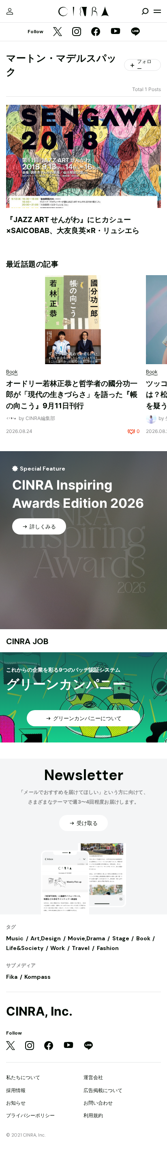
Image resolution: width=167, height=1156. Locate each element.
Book (143, 938)
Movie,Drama (86, 938)
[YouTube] (115, 32)
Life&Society (24, 948)
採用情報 (16, 1090)
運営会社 (93, 1077)
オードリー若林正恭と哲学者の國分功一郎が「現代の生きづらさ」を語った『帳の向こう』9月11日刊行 (71, 394)
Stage (120, 938)
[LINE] (135, 32)
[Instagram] (76, 32)
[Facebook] (95, 32)
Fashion (108, 948)
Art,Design (45, 938)
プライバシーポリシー (30, 1115)
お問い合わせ (98, 1103)
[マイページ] (10, 11)
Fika (11, 977)
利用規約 (93, 1115)
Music (15, 938)
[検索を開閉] (145, 11)
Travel (81, 948)
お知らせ (16, 1103)
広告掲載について (103, 1090)
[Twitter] (57, 32)
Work (57, 948)
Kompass (37, 977)
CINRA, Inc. (39, 1011)
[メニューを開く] (157, 11)
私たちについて (23, 1077)
